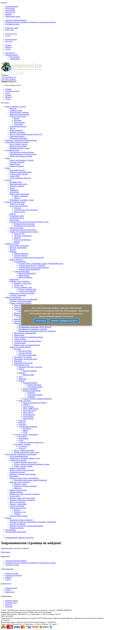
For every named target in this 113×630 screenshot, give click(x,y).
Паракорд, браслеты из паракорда (22, 500)
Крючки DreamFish (30, 383)
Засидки (13, 250)
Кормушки (23, 379)
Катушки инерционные (27, 355)
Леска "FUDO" (28, 407)
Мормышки (18, 323)
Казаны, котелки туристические (22, 470)
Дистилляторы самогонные (15, 532)
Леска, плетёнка (25, 401)
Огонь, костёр (15, 496)
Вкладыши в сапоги (17, 170)
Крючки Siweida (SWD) (32, 391)
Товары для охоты (12, 244)
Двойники (31, 393)
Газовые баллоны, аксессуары (25, 462)
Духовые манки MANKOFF (29, 269)
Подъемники (23, 438)
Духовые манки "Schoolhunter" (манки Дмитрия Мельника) (41, 263)
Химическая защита (17, 136)
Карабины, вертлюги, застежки (30, 367)
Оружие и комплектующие (15, 202)
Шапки (17, 198)
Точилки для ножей (17, 162)
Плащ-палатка (19, 122)
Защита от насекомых (18, 468)
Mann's (25, 430)
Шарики (17, 242)
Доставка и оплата (12, 24)
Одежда (8, 180)
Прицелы (17, 208)
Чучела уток (18, 285)
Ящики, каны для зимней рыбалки (27, 345)
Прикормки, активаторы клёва (25, 359)
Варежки (13, 108)
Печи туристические (17, 502)
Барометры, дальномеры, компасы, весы (25, 458)
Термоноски (14, 192)
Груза (21, 377)
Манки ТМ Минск (25, 277)
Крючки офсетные (34, 385)
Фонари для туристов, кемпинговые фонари (26, 526)
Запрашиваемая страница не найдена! (19, 537)
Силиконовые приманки (28, 426)
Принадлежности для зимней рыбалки (28, 337)
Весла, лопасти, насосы (18, 144)
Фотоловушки (10, 530)
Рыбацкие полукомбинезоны (20, 172)
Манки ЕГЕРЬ (24, 275)
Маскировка (14, 279)
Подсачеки (23, 436)
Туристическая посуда (18, 508)
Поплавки (22, 424)
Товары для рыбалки (13, 297)
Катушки (17, 349)
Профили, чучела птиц (22, 283)
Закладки (8, 604)
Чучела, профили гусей (23, 287)
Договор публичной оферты (16, 20)
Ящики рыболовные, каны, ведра (26, 452)
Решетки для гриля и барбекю (25, 486)
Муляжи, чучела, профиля (19, 281)
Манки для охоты (16, 259)
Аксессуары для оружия (19, 206)
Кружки (17, 510)
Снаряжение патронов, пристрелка (23, 230)
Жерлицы (17, 313)
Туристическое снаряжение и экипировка (21, 454)
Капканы (13, 252)
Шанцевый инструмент (18, 138)
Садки (21, 440)
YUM (25, 432)
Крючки (22, 381)
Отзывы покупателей (13, 575)
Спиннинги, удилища (22, 444)
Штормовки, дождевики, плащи (22, 200)
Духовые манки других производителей (34, 267)
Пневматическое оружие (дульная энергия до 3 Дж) (29, 222)
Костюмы (17, 120)
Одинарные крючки (34, 387)
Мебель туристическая (18, 490)
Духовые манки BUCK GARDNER (32, 265)
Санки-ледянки (20, 339)
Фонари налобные (17, 528)
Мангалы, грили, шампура (20, 482)
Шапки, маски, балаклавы (19, 194)
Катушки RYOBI (25, 351)
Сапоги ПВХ (15, 176)
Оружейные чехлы (17, 218)
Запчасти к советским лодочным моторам (21, 140)
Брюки (16, 118)
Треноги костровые (17, 506)
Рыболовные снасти (21, 365)
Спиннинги (23, 446)
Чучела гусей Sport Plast (27, 289)
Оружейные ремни (17, 216)
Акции (7, 36)
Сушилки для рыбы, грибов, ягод (31, 442)
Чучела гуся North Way (27, 291)
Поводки (22, 422)
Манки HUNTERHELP (27, 273)
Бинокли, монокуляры (18, 248)
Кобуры (12, 214)
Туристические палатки (19, 516)
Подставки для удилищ (23, 357)
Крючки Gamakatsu (30, 389)
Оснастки (22, 420)
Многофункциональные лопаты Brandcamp (30, 480)
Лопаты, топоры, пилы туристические (24, 478)
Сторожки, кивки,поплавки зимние (27, 341)
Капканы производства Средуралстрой (29, 257)
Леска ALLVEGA (29, 410)
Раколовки (18, 361)
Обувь (7, 168)
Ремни (12, 188)
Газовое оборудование (18, 460)
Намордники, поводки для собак (22, 293)
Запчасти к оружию (17, 204)
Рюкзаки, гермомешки (18, 504)
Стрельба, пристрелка (18, 295)
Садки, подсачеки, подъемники (26, 434)
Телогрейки (18, 124)
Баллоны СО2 (19, 234)
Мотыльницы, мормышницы (25, 333)
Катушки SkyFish (25, 353)
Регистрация (10, 8)
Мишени (17, 238)
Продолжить (5, 552)
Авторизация (10, 10)
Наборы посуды (20, 512)
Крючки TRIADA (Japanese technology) (37, 399)
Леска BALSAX (29, 414)
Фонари (8, 518)
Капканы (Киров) (20, 255)
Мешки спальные (16, 492)
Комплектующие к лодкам (20, 148)
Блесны (21, 369)
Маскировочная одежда (18, 184)
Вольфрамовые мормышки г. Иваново (33, 329)
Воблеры (22, 373)
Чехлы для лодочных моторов (21, 156)
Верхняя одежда (16, 182)
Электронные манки (22, 271)
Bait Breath (27, 428)
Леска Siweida (28, 418)
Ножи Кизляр (15, 164)
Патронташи (14, 220)
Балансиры (18, 309)
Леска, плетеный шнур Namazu (34, 403)
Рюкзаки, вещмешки (17, 132)
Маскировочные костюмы (19, 114)
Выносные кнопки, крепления (21, 520)
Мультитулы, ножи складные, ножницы (25, 494)
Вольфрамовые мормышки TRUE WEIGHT (35, 327)
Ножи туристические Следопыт (22, 160)
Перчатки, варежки (17, 186)
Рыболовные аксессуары (23, 363)
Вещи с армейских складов (15, 106)
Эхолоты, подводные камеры (21, 301)
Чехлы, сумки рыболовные (24, 450)
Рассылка (8, 41)
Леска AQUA (28, 412)
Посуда (12, 128)
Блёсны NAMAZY (30, 371)
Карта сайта (9, 30)
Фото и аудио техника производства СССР (26, 134)
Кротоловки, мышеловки (19, 246)
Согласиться (40, 321)
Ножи (7, 158)
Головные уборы (16, 110)
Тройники (31, 397)
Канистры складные (17, 472)
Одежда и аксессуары (18, 116)
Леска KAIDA (28, 416)
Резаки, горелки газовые (23, 466)
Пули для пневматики (22, 240)
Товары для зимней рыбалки (20, 303)
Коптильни (14, 476)
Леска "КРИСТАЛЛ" (31, 409)
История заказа (11, 39)
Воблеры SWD (28, 375)
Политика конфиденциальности (64, 321)
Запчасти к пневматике (23, 236)
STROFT (26, 405)
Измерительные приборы (19, 112)
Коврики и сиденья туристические (23, 474)
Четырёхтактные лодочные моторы (23, 154)
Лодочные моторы (12, 150)
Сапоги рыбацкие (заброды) (20, 178)
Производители (11, 34)
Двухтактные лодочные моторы (22, 152)
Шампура (17, 488)
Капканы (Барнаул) (21, 253)
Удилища (22, 448)
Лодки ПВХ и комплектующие (17, 142)
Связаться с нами (11, 28)
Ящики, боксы (19, 212)
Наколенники (19, 335)
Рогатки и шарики (17, 228)
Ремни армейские (16, 130)
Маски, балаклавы (21, 196)
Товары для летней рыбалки (20, 347)
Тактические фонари (17, 524)
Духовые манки (20, 261)
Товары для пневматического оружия (24, 232)
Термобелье (14, 190)
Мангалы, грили (20, 484)
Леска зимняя (19, 305)
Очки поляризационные (19, 456)
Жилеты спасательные (18, 146)
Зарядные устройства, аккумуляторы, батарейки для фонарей (33, 522)
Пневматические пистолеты (24, 226)
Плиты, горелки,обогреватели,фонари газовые (31, 464)
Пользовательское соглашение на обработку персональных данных (30, 22)
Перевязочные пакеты (18, 126)
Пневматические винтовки (24, 224)
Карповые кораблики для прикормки (24, 299)
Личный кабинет (11, 601)
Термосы (17, 514)
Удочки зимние (20, 343)
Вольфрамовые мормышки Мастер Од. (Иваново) (37, 331)
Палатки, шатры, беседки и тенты (22, 498)
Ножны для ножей (17, 166)
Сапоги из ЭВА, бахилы (19, 174)
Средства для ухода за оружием (26, 210)
